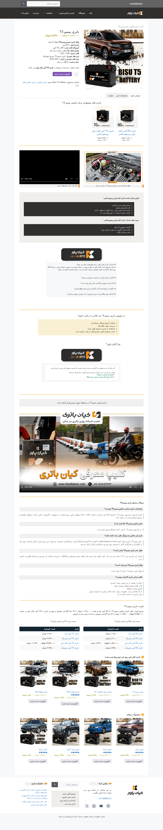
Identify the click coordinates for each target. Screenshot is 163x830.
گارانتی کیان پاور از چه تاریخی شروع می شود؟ (97, 278)
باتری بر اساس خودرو (67, 13)
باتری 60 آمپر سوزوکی (134, 648)
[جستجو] (24, 3)
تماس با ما (25, 13)
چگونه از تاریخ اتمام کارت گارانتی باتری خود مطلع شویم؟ (94, 289)
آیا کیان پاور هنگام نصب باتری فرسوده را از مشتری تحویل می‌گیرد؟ (90, 294)
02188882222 (136, 4)
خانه (90, 13)
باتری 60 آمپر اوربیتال (134, 638)
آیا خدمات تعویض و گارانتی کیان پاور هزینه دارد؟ (97, 283)
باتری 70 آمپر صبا (72, 633)
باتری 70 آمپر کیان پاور (70, 643)
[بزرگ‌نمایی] (141, 153)
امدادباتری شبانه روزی (67, 800)
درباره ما (36, 13)
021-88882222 (104, 798)
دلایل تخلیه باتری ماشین (38, 805)
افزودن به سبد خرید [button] (134, 701)
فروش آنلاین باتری (69, 794)
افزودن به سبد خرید (62, 74)
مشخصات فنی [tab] (122, 95)
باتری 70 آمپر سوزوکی (70, 648)
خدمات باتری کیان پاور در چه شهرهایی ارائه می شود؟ (95, 264)
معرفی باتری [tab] (135, 95)
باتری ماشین (134, 27)
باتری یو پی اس (70, 804)
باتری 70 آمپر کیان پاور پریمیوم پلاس (103, 132)
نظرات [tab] (110, 95)
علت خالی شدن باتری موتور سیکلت (34, 801)
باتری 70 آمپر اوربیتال (70, 638)
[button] (88, 34)
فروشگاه (82, 13)
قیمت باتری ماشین (68, 797)
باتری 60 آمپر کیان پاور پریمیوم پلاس (127, 132)
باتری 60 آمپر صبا (136, 633)
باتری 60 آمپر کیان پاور (134, 643)
